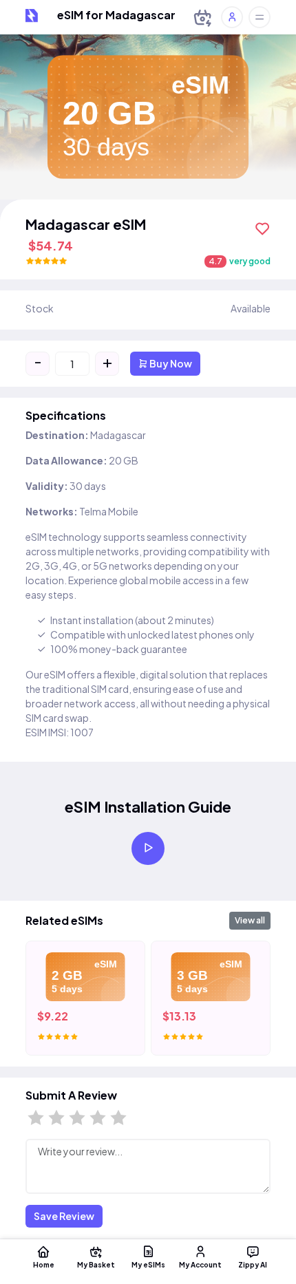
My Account (200, 1264)
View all (250, 920)
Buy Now (170, 363)
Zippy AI (252, 1264)
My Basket (96, 1264)
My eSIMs (148, 1264)
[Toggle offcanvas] (260, 17)
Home (43, 1264)
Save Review (64, 1216)
